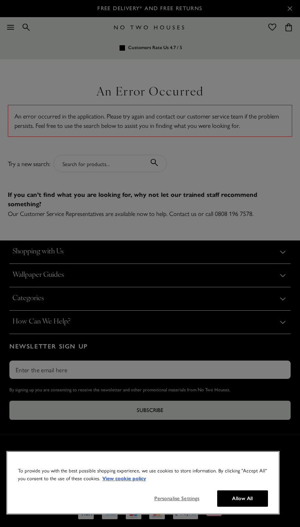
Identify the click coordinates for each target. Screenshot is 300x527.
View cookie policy (124, 479)
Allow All (242, 498)
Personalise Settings (177, 498)
